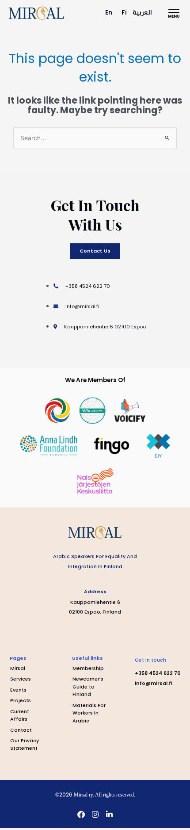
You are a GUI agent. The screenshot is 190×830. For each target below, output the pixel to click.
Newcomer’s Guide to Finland (87, 687)
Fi (124, 12)
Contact (21, 730)
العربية (142, 12)
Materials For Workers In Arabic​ (89, 713)
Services (20, 679)
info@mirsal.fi (153, 683)
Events (18, 690)
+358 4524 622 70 (158, 673)
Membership (88, 668)
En (108, 12)
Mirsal (17, 668)
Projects (20, 700)
